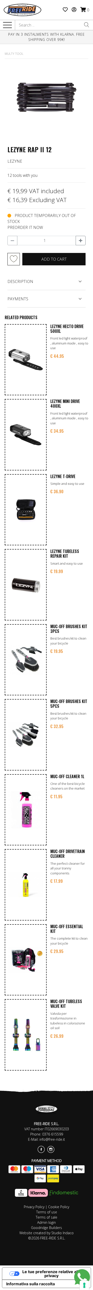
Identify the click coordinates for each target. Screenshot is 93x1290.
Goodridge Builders (46, 1227)
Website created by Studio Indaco (46, 1232)
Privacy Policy (34, 1206)
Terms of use (46, 1212)
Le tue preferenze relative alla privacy (51, 1273)
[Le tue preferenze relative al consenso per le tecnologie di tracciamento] (84, 1285)
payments (17, 299)
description (20, 281)
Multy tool (14, 54)
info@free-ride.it (52, 1139)
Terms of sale (46, 1217)
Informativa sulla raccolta (30, 1283)
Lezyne (14, 161)
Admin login (46, 1222)
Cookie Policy (58, 1206)
